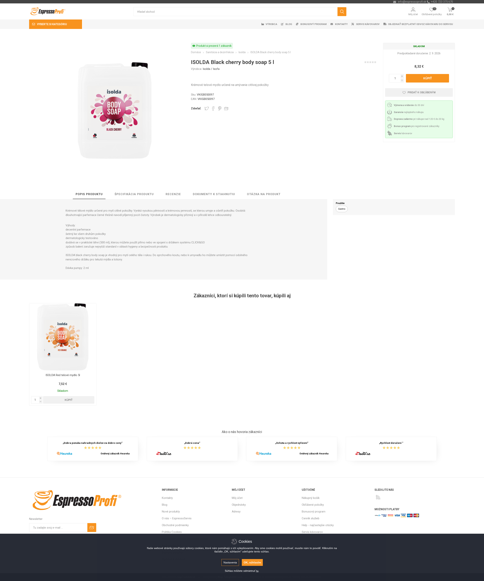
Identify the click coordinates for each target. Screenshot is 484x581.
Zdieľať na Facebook (213, 108)
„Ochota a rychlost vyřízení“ (291, 443)
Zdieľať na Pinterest (220, 108)
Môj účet (413, 14)
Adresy (236, 511)
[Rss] (378, 497)
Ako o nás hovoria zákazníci (242, 432)
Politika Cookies (172, 532)
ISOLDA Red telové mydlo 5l (63, 375)
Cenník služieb (310, 518)
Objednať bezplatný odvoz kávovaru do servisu (420, 24)
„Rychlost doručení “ (391, 443)
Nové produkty (171, 511)
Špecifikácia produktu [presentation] (134, 194)
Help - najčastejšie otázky (318, 525)
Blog (164, 504)
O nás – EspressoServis (177, 518)
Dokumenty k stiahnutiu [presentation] (214, 194)
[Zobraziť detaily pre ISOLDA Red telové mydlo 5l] (62, 337)
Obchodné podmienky (175, 525)
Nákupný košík (311, 498)
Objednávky (239, 504)
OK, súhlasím (252, 562)
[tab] (89, 194)
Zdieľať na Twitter (207, 108)
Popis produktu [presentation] (89, 194)
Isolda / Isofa (211, 69)
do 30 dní (409, 105)
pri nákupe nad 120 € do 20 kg (419, 119)
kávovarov (403, 133)
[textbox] (235, 11)
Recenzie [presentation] (173, 194)
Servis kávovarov (312, 532)
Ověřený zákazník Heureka (115, 453)
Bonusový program (313, 511)
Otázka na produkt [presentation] (264, 194)
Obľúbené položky (313, 504)
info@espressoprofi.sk (412, 1)
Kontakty (167, 498)
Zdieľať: (196, 108)
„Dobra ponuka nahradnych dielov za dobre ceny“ (93, 443)
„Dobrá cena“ (192, 443)
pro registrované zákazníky (416, 126)
